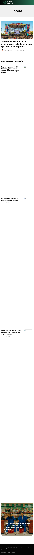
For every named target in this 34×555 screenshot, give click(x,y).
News (9, 552)
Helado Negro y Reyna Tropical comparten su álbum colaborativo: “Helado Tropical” (17, 526)
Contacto (3, 552)
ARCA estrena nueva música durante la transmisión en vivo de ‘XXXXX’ (11, 332)
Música (13, 552)
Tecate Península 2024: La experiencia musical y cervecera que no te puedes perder (17, 44)
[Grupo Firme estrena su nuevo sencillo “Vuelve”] (28, 262)
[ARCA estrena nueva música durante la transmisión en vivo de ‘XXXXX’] (28, 394)
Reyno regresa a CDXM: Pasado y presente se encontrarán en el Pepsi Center (9, 70)
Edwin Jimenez (8, 50)
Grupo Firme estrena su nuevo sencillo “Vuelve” (9, 200)
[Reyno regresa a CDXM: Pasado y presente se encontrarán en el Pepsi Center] (28, 130)
